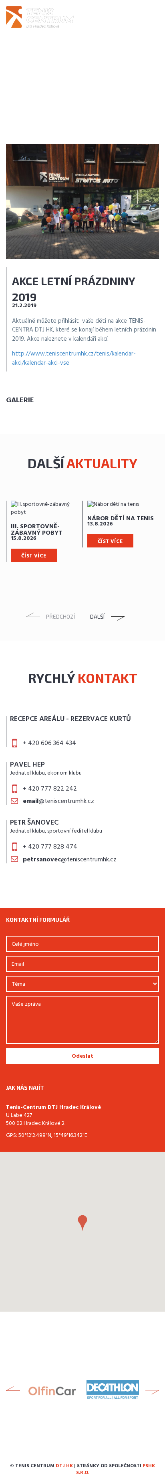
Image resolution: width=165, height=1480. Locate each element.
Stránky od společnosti (115, 1469)
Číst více (33, 556)
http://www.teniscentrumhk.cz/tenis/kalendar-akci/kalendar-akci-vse (74, 358)
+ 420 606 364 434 (49, 743)
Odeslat (82, 1056)
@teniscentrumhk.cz (58, 801)
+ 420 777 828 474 (50, 847)
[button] (82, 1223)
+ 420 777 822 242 (50, 789)
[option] (44, 531)
